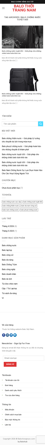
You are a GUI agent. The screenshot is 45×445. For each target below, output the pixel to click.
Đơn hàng (9, 385)
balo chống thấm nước (11, 206)
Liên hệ (8, 425)
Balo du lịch (7, 279)
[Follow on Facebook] (3, 335)
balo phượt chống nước (29, 210)
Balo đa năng (7, 260)
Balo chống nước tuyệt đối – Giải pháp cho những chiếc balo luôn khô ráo (21, 52)
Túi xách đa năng (9, 293)
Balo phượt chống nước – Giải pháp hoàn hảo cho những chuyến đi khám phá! (21, 148)
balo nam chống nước (10, 210)
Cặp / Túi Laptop (9, 288)
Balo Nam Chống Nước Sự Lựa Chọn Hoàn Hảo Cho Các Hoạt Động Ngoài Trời (22, 172)
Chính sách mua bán (13, 415)
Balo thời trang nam (24, 8)
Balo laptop (7, 250)
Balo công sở (7, 255)
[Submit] (40, 123)
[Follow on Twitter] (11, 335)
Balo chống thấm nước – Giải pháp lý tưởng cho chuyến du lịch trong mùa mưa (21, 140)
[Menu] (3, 8)
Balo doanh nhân (9, 274)
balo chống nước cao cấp (12, 202)
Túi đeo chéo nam (10, 284)
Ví (3, 298)
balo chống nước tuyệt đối (32, 202)
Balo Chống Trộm (9, 264)
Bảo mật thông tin (12, 420)
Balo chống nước (9, 245)
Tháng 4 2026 (8, 226)
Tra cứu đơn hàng (12, 395)
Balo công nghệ (8, 269)
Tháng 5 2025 (8, 231)
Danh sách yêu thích (13, 390)
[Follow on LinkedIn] (15, 335)
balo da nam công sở (28, 206)
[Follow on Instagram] (7, 335)
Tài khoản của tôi (12, 380)
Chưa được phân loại (11, 188)
